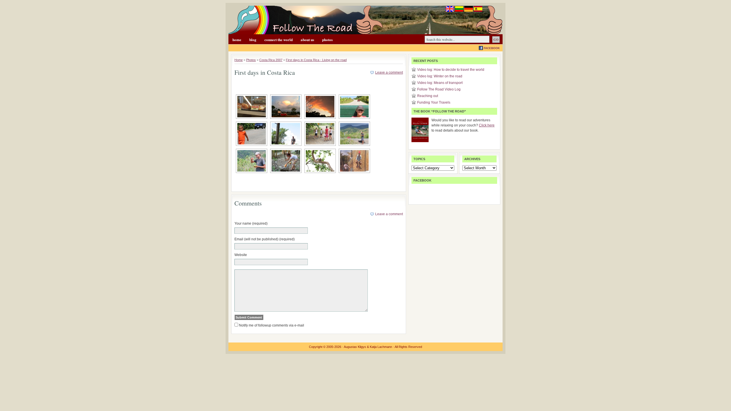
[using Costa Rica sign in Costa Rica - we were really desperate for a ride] (286, 133)
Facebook (492, 48)
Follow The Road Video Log (439, 89)
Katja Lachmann (381, 346)
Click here (487, 125)
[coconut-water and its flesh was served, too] (354, 133)
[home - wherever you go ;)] (251, 106)
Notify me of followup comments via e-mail (271, 325)
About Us (307, 39)
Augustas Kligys (355, 346)
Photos (327, 39)
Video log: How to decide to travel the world (450, 70)
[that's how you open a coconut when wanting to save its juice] (286, 161)
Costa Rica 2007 (270, 60)
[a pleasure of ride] (354, 106)
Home (236, 39)
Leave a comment (389, 72)
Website (240, 255)
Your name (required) (251, 223)
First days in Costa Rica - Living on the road (316, 60)
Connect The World (278, 39)
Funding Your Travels (433, 102)
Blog (252, 39)
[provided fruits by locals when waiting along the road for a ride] (320, 133)
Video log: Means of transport (440, 83)
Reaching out (427, 96)
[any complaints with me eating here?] (320, 161)
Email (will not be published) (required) (264, 239)
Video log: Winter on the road (439, 76)
